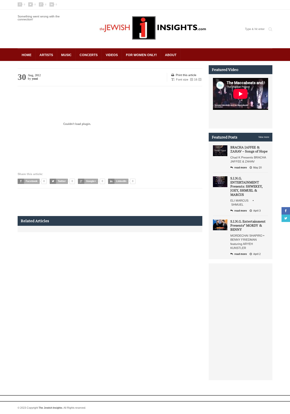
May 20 (257, 167)
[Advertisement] (95, 202)
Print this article (186, 75)
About (170, 55)
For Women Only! (141, 55)
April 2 (257, 254)
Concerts (89, 55)
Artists (46, 55)
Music (66, 55)
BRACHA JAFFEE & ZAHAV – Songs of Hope (248, 149)
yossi (35, 78)
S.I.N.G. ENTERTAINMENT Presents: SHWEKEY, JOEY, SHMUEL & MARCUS (246, 186)
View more (263, 137)
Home (26, 55)
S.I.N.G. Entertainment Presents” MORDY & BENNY (248, 225)
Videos (112, 55)
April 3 (257, 210)
